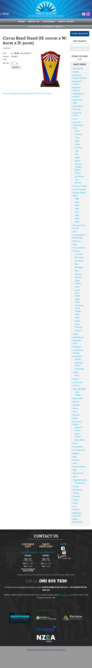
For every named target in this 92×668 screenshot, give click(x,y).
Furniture (76, 251)
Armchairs (79, 254)
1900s (77, 198)
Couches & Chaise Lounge (79, 308)
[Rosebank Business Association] (46, 633)
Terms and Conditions (56, 650)
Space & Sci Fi (78, 473)
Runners (75, 460)
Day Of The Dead (79, 189)
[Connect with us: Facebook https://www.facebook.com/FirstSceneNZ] (83, 14)
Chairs (77, 287)
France (77, 144)
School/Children (79, 466)
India (77, 151)
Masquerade (77, 398)
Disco (74, 231)
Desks (77, 314)
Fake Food (76, 241)
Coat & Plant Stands (77, 293)
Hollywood (76, 347)
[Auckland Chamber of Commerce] (20, 622)
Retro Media (80, 440)
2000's (77, 222)
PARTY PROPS (66, 21)
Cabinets (78, 277)
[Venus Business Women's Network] (46, 641)
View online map (65, 595)
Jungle (75, 372)
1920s (77, 202)
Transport (76, 496)
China (77, 137)
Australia (78, 134)
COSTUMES (49, 21)
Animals (75, 72)
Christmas (76, 109)
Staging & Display (79, 480)
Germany (78, 147)
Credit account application (37, 650)
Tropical (75, 500)
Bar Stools (79, 261)
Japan (77, 157)
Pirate (74, 443)
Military (75, 408)
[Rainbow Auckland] (72, 622)
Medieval (76, 405)
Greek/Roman (78, 337)
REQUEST (16, 67)
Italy (76, 154)
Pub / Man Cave (78, 450)
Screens (78, 330)
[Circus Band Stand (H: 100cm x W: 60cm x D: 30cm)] (50, 88)
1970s (77, 212)
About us (33, 21)
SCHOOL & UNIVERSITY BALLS (46, 26)
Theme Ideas (77, 68)
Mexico (77, 161)
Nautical (75, 415)
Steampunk (77, 490)
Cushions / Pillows (79, 186)
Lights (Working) (79, 389)
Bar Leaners (79, 257)
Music (74, 411)
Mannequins (80, 483)
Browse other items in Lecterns (39, 93)
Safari (74, 463)
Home (21, 21)
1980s (77, 215)
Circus (74, 119)
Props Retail (77, 447)
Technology (79, 369)
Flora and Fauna (78, 248)
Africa (77, 131)
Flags (74, 244)
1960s (77, 208)
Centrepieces (77, 106)
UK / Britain (79, 176)
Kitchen (78, 359)
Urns (74, 506)
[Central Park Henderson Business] (46, 622)
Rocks (77, 375)
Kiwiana (75, 379)
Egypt (77, 141)
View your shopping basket (13, 93)
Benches (78, 274)
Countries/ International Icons (77, 125)
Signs (74, 470)
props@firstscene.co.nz (47, 552)
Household (76, 356)
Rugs (74, 456)
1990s (77, 218)
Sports (75, 476)
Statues (75, 486)
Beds (77, 270)
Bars (76, 264)
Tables (77, 317)
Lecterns (76, 385)
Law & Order (77, 382)
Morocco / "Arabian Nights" (79, 167)
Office (74, 418)
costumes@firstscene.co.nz (30, 552)
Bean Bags (79, 267)
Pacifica (78, 173)
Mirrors (77, 321)
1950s (77, 205)
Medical (75, 402)
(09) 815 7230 (53, 581)
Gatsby (75, 334)
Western (75, 509)
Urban (75, 503)
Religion (75, 453)
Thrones (75, 493)
